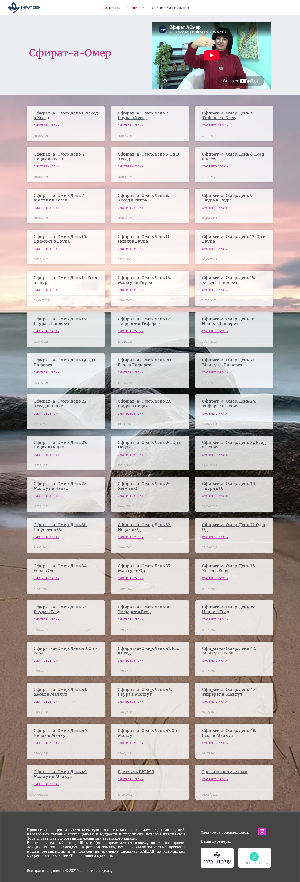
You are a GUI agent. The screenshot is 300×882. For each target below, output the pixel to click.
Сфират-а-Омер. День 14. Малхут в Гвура (144, 280)
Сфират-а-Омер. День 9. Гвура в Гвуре (227, 198)
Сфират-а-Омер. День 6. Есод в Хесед (233, 157)
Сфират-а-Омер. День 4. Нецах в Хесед (59, 157)
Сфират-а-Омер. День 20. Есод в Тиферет (145, 362)
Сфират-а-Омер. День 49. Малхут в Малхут (60, 774)
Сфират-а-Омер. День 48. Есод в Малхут (229, 733)
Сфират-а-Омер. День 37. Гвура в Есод (60, 609)
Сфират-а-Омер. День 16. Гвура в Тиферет (60, 321)
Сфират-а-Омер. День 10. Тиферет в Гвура (60, 239)
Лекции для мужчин (170, 7)
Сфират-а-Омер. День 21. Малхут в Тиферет (228, 362)
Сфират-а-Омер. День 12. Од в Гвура (233, 239)
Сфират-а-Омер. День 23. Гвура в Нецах (144, 403)
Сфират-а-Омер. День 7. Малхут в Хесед (59, 198)
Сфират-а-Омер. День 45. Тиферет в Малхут (228, 692)
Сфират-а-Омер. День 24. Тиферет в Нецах (229, 403)
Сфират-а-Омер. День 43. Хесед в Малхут (60, 692)
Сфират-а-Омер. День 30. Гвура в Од (229, 486)
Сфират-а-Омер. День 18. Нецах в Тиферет (228, 321)
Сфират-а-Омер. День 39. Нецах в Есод (228, 609)
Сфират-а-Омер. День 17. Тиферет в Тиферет (144, 321)
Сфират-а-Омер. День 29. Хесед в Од (144, 486)
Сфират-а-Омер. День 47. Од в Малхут (149, 733)
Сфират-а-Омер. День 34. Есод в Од (60, 568)
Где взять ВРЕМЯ (136, 771)
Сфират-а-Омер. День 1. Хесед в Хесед (66, 115)
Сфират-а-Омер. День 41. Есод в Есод (150, 651)
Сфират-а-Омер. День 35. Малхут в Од (144, 568)
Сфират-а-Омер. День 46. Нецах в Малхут (61, 733)
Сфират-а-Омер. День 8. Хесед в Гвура (143, 198)
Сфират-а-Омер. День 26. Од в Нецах (149, 445)
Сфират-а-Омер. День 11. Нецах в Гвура (144, 239)
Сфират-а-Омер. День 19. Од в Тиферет (65, 362)
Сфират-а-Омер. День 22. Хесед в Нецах (60, 403)
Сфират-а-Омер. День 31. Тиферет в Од (60, 527)
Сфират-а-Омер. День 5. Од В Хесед (148, 157)
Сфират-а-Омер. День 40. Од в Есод (66, 651)
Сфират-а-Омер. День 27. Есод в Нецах (234, 445)
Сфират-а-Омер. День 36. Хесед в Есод (229, 568)
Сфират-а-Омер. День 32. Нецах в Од (144, 527)
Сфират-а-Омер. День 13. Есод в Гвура (65, 280)
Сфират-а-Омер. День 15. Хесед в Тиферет (228, 280)
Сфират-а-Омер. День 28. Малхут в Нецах (60, 486)
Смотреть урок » (46, 125)
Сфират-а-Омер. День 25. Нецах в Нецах (60, 445)
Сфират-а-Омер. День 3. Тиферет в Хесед (227, 115)
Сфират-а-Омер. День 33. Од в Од (233, 527)
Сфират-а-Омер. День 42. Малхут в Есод (229, 651)
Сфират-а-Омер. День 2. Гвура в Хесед (143, 115)
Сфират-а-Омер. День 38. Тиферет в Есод (144, 609)
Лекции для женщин (121, 7)
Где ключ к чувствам (225, 771)
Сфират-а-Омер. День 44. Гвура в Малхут (145, 692)
